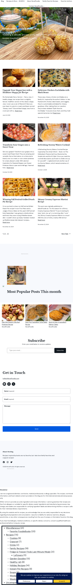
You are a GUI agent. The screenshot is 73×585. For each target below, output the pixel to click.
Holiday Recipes (17, 565)
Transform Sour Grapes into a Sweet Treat (16, 146)
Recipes (10, 534)
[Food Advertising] (3, 286)
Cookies (14, 538)
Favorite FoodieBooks (20, 531)
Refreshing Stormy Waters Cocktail (54, 145)
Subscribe (60, 350)
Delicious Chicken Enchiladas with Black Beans (53, 91)
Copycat (14, 541)
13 (8, 234)
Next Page (65, 234)
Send (36, 429)
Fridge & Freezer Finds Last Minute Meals (30, 551)
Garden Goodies (18, 558)
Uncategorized (13, 582)
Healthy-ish (15, 562)
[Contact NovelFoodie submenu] (43, 6)
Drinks (13, 545)
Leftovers (18, 555)
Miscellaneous (13, 528)
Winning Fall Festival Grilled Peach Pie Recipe (19, 200)
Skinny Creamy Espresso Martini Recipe (53, 200)
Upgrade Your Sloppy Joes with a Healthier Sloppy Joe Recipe (17, 91)
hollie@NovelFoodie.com (11, 378)
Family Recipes (17, 548)
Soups (13, 572)
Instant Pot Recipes (19, 569)
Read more (18, 111)
